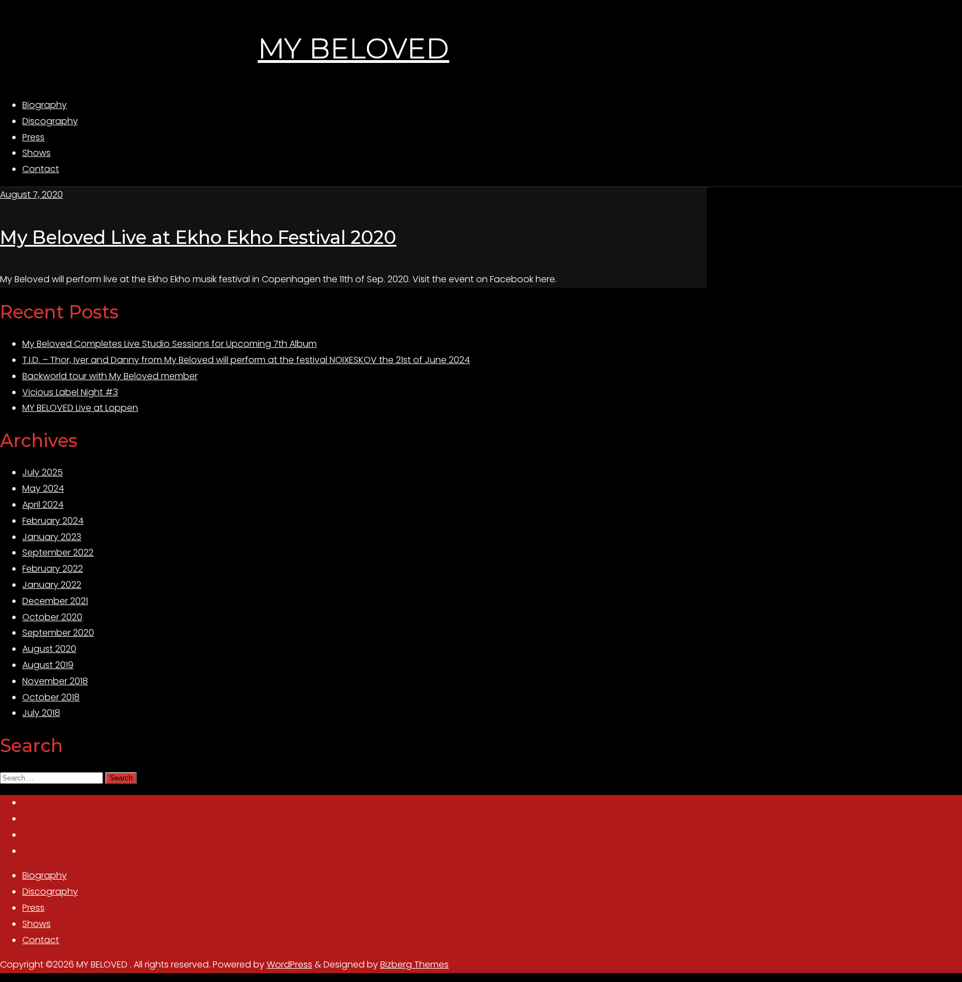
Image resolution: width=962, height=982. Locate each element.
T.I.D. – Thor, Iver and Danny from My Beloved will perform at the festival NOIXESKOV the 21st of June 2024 (246, 359)
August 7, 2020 (31, 194)
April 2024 (42, 504)
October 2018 (51, 697)
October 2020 (52, 617)
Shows (36, 923)
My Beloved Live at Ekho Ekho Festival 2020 (198, 237)
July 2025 (42, 472)
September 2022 (58, 552)
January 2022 (51, 584)
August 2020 (49, 648)
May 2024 (43, 488)
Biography (44, 875)
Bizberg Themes (414, 964)
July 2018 (41, 712)
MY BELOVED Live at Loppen (80, 407)
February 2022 (52, 568)
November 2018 (55, 681)
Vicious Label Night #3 (70, 392)
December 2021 (55, 601)
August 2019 (47, 665)
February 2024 (53, 520)
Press (33, 907)
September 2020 (58, 632)
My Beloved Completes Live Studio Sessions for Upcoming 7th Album (169, 343)
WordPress (289, 964)
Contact (40, 940)
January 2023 (51, 537)
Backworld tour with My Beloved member (110, 376)
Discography (50, 891)
